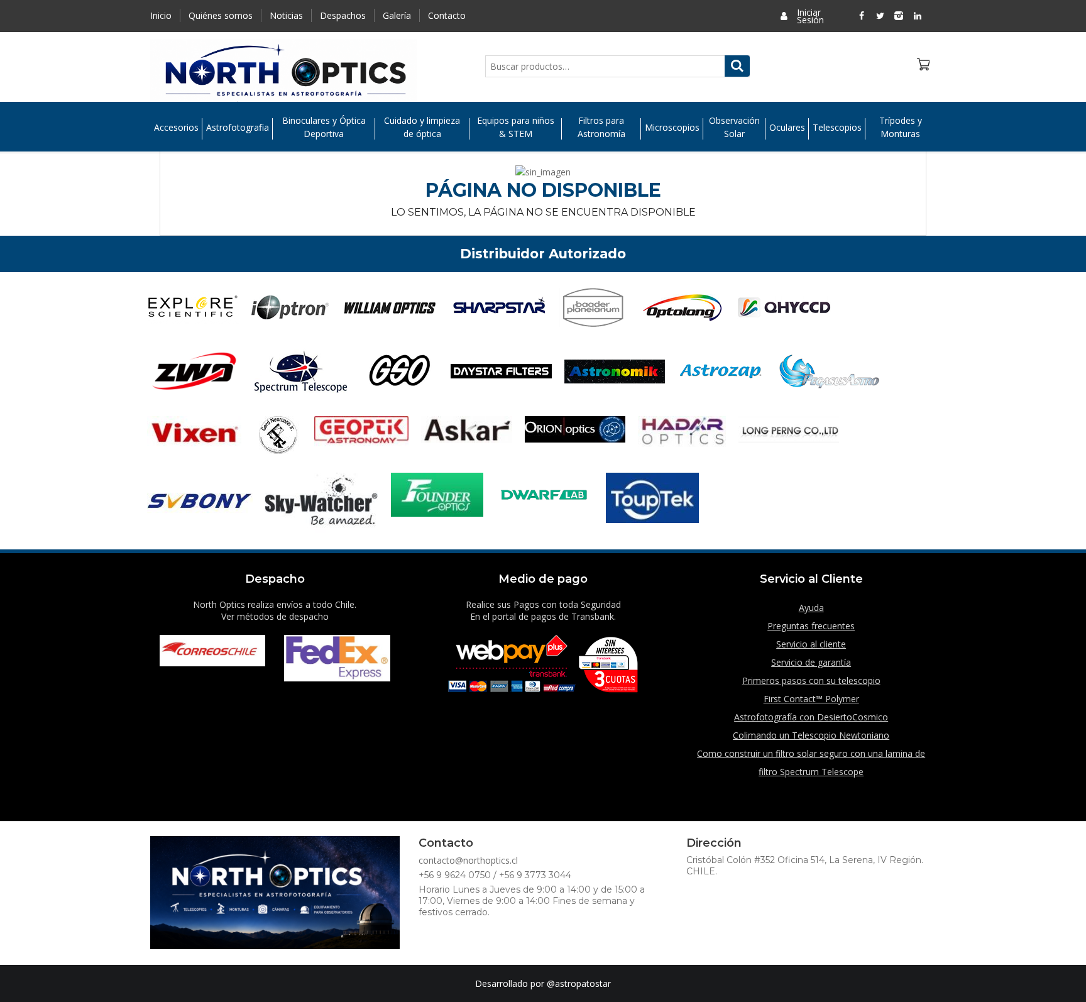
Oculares (787, 127)
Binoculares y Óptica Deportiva (324, 127)
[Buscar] (737, 66)
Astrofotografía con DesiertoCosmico (811, 717)
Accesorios (176, 127)
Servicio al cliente (811, 644)
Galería (397, 15)
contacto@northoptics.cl (468, 860)
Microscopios (672, 127)
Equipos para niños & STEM (515, 127)
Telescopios (837, 127)
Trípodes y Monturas (900, 127)
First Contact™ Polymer (811, 699)
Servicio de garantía (811, 662)
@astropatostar (579, 983)
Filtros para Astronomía (601, 127)
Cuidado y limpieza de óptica (422, 127)
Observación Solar (734, 127)
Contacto (447, 15)
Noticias (286, 15)
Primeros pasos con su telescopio (811, 680)
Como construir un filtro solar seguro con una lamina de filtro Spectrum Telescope (811, 762)
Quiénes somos (221, 15)
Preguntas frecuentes (811, 626)
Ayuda (811, 608)
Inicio (161, 15)
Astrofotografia (237, 127)
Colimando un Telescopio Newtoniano (811, 735)
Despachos (343, 15)
